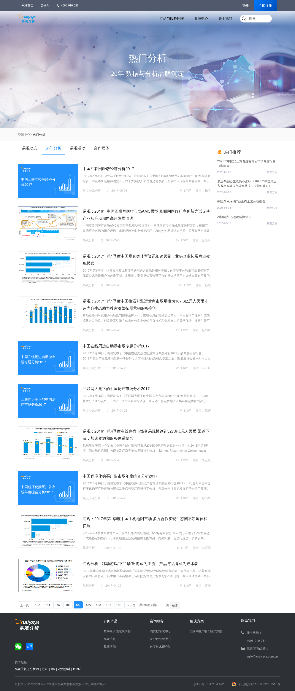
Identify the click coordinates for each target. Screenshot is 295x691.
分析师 (34, 669)
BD (53, 669)
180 (37, 605)
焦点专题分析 (92, 190)
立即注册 (265, 6)
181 (47, 605)
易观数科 (64, 669)
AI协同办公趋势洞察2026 (234, 217)
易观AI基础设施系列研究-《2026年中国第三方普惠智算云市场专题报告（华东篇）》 (246, 183)
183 (68, 605)
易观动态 (29, 148)
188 (118, 605)
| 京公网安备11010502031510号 (253, 684)
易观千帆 (110, 639)
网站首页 (27, 5)
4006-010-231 (69, 5)
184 (78, 605)
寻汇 (45, 669)
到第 (154, 605)
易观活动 (77, 148)
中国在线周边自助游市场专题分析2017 (116, 346)
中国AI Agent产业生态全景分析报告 (241, 201)
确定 (175, 605)
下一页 (130, 605)
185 (88, 605)
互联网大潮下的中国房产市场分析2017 (116, 388)
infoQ (77, 669)
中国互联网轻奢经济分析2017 (108, 168)
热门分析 (53, 148)
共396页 (145, 605)
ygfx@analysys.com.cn (262, 656)
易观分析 (89, 240)
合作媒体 (101, 148)
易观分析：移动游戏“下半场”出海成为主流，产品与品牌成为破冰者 (140, 563)
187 (108, 605)
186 (98, 605)
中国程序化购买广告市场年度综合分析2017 (120, 476)
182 (57, 605)
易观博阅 (110, 646)
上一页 (24, 605)
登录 (245, 6)
